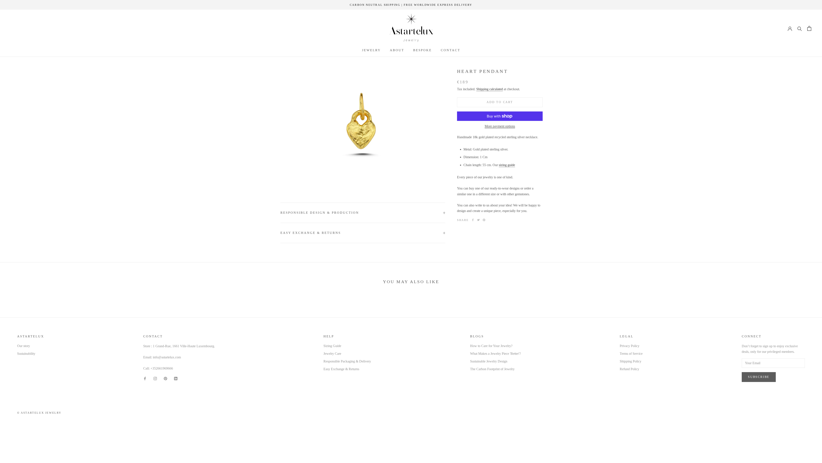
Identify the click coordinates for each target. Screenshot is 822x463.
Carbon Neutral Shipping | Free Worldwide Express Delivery (411, 4)
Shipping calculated (489, 89)
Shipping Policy (630, 361)
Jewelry (371, 50)
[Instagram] (155, 378)
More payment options (500, 126)
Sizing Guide (332, 346)
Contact (450, 50)
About (397, 50)
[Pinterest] (484, 220)
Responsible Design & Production (319, 212)
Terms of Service (631, 353)
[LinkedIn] (175, 378)
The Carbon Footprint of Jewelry (492, 369)
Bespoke (422, 50)
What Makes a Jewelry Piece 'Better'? (495, 353)
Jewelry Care (332, 353)
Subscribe (759, 377)
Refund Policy (629, 369)
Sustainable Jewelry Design (488, 361)
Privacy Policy (629, 346)
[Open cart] (809, 28)
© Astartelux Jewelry (39, 412)
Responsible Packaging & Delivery (347, 361)
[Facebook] (473, 220)
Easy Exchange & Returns (310, 233)
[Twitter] (478, 220)
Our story (23, 346)
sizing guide (507, 165)
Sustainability (26, 353)
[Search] (799, 28)
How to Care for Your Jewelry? (491, 346)
